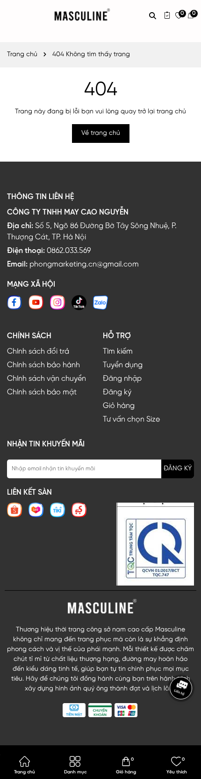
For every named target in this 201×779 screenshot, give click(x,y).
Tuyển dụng (123, 365)
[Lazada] (36, 509)
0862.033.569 (69, 251)
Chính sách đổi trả (38, 352)
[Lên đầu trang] (182, 715)
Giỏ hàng (119, 406)
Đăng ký (117, 392)
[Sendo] (79, 509)
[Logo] (100, 607)
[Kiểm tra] (167, 15)
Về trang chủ (100, 133)
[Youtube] (36, 302)
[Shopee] (14, 509)
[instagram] (57, 302)
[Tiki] (57, 509)
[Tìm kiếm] (152, 15)
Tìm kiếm (118, 352)
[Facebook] (14, 302)
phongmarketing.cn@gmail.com (84, 264)
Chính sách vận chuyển (46, 379)
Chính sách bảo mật (42, 392)
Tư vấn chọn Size (131, 419)
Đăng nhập (122, 379)
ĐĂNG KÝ (178, 468)
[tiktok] (79, 302)
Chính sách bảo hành (43, 365)
